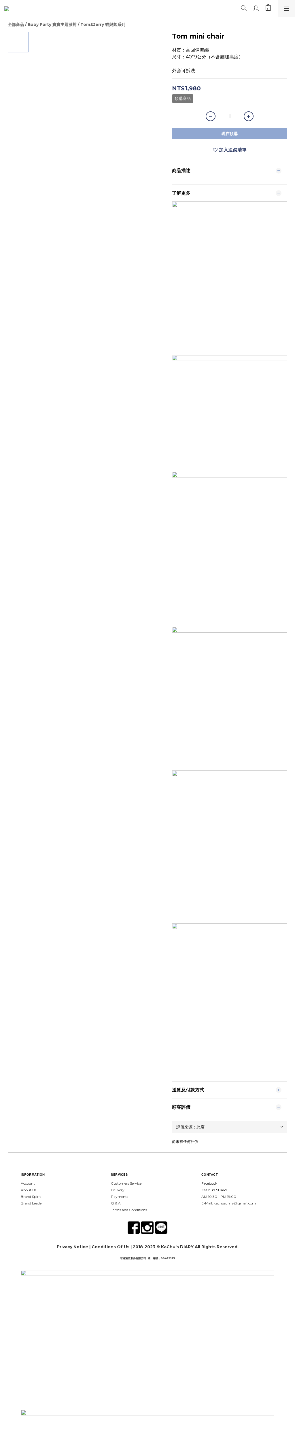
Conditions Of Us (110, 1246)
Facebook (209, 1183)
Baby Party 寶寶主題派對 (52, 24)
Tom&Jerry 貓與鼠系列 (102, 24)
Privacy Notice (72, 1246)
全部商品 (16, 24)
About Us (28, 1190)
